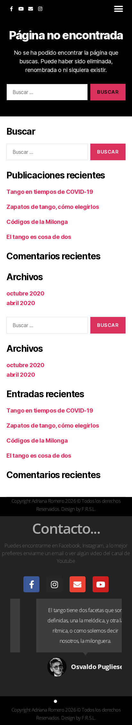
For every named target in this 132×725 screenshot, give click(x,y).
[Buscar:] (46, 93)
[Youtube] (21, 8)
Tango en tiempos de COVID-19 (49, 191)
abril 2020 (20, 303)
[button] (118, 9)
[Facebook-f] (11, 8)
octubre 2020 (25, 293)
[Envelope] (30, 8)
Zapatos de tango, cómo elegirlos (52, 206)
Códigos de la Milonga (37, 221)
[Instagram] (40, 8)
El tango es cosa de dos (38, 236)
